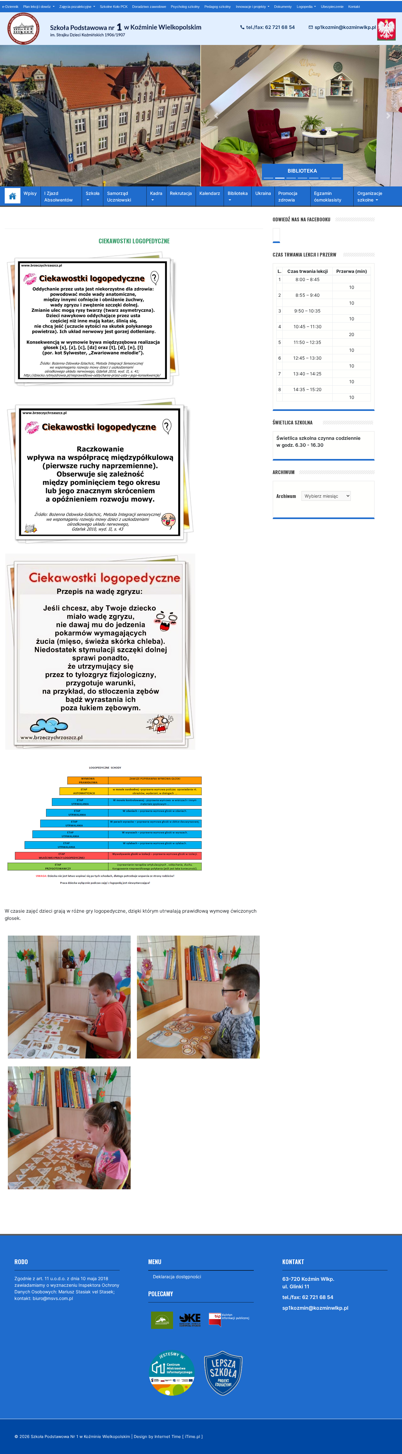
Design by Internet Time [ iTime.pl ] (168, 1436)
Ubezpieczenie (332, 6)
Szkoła (93, 193)
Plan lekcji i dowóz (37, 6)
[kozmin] (162, 1319)
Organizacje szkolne (369, 196)
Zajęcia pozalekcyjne (75, 6)
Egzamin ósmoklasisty (327, 196)
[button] (216, 115)
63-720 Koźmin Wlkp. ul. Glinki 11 (308, 1283)
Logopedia (305, 6)
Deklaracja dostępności (177, 1276)
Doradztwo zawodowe (149, 6)
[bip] (229, 1319)
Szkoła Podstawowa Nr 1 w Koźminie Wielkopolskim (80, 1436)
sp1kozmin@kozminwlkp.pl (345, 27)
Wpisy (30, 193)
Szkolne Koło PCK (114, 6)
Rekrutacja (181, 193)
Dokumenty (283, 6)
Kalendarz (209, 193)
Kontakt (354, 6)
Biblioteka (238, 193)
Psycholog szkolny (185, 6)
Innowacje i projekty (251, 6)
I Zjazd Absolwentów (58, 196)
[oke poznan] (190, 1319)
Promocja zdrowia (287, 196)
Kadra (156, 193)
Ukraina (263, 193)
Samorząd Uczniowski (119, 196)
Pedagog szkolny (217, 6)
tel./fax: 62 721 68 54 (270, 27)
